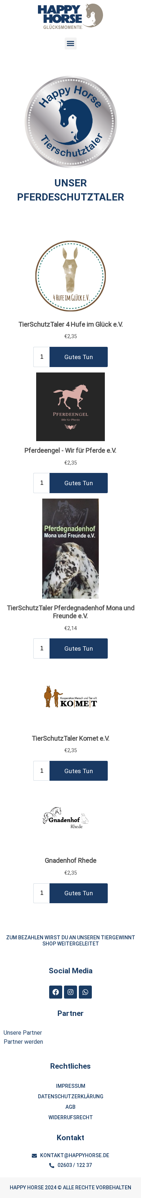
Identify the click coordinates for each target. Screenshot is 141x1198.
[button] (71, 43)
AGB (70, 1107)
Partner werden (23, 1041)
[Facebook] (55, 992)
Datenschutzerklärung (70, 1096)
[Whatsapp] (85, 992)
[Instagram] (70, 992)
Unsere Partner (23, 1032)
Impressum (70, 1086)
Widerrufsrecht (70, 1117)
